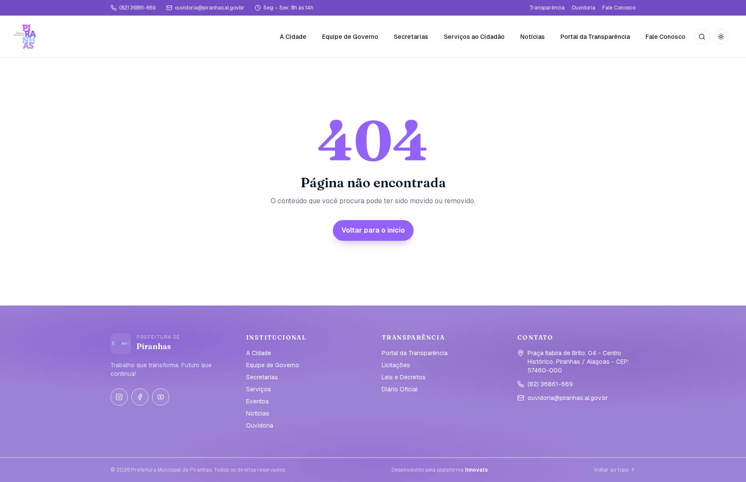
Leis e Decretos (404, 377)
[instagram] (119, 397)
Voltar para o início (373, 230)
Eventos (257, 401)
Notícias (532, 37)
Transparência (547, 7)
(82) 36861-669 (137, 7)
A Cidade (293, 37)
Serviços (258, 389)
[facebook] (140, 397)
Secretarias (411, 37)
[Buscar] (702, 36)
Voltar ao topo (611, 469)
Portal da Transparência (595, 37)
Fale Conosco (618, 7)
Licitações (396, 365)
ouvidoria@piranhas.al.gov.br (209, 7)
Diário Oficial (399, 389)
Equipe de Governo (350, 37)
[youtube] (160, 397)
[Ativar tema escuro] (721, 36)
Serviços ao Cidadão (474, 37)
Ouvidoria (583, 7)
